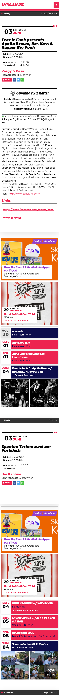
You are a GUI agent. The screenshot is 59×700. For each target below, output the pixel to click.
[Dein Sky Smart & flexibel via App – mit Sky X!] (29, 259)
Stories (37, 241)
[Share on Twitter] (18, 80)
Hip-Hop (53, 14)
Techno (54, 420)
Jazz (45, 14)
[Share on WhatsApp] (22, 80)
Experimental (51, 693)
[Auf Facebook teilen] (14, 80)
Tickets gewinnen (18, 320)
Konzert (8, 693)
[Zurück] (2, 13)
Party (7, 14)
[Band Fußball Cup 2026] (29, 303)
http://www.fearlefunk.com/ (24, 194)
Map (7, 80)
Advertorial (49, 241)
